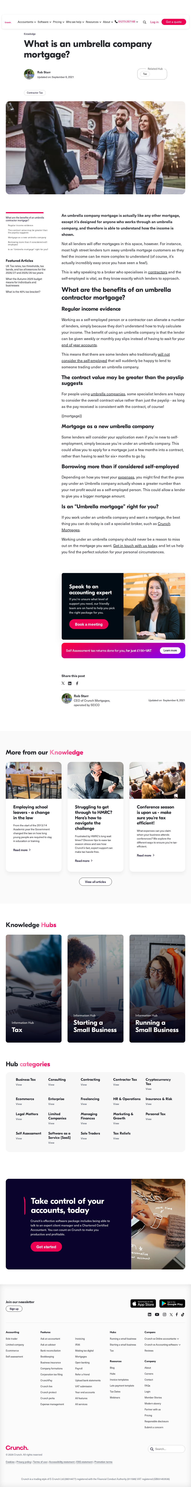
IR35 (77, 1344)
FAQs (147, 1385)
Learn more (170, 650)
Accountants (25, 22)
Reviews (149, 1350)
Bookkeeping (47, 1356)
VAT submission (83, 1386)
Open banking (82, 1362)
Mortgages (81, 1356)
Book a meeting (89, 624)
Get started (46, 1246)
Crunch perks (47, 1398)
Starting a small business (123, 1344)
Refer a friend (82, 1374)
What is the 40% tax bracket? (23, 291)
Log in (154, 22)
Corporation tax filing (51, 1374)
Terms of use (40, 1462)
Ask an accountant (50, 1338)
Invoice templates (119, 1379)
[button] (25, 22)
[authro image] (29, 74)
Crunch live (46, 1386)
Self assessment (14, 1356)
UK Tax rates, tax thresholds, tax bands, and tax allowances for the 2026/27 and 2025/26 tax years (26, 269)
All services (81, 1404)
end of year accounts (79, 344)
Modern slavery (153, 1403)
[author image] (67, 700)
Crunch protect (48, 1392)
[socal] (70, 683)
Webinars (115, 1397)
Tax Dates (115, 1391)
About (106, 22)
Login (147, 1391)
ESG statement (84, 1462)
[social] (63, 683)
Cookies (10, 1462)
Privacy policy (23, 1462)
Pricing (148, 1415)
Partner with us (153, 1409)
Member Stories (153, 1397)
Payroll (78, 1368)
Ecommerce (12, 1350)
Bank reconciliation (50, 1350)
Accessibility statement (62, 1462)
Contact (149, 1379)
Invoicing (80, 1338)
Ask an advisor (48, 1344)
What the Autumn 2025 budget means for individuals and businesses (24, 282)
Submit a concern (154, 1427)
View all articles (95, 882)
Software (43, 22)
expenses (126, 477)
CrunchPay (46, 1380)
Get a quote (174, 22)
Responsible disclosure (157, 1421)
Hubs (112, 1373)
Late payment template (122, 1385)
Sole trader (12, 1338)
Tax (145, 74)
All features (81, 1398)
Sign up (14, 1309)
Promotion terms (103, 1462)
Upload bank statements (88, 1380)
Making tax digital (84, 1350)
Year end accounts (85, 1392)
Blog (112, 1367)
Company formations (51, 1368)
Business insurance (50, 1362)
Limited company (15, 1344)
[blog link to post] (34, 780)
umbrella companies (108, 393)
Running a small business (123, 1338)
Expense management (52, 1404)
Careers (149, 1373)
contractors (157, 272)
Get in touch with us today (135, 545)
